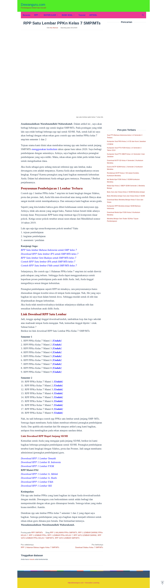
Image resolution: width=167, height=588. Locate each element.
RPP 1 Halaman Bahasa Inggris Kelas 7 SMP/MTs (40, 546)
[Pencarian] (143, 15)
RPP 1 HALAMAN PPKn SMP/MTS (63, 532)
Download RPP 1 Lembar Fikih (37, 481)
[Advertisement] (126, 70)
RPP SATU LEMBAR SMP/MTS (67, 538)
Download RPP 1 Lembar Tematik (38, 458)
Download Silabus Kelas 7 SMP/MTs (89, 546)
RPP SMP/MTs (37, 532)
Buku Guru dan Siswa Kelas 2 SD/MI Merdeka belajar (126, 192)
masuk (31, 559)
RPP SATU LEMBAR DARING (85, 535)
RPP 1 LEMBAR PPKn (37, 535)
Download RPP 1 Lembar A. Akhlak (39, 474)
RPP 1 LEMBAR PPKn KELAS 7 (60, 535)
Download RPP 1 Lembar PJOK (37, 466)
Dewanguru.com (33, 5)
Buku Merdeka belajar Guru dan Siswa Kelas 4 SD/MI (126, 196)
